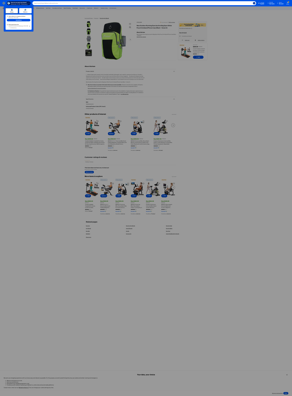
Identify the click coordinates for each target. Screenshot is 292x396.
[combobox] (144, 3)
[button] (271, 3)
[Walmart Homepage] (4, 3)
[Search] (254, 3)
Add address (19, 20)
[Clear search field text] (250, 3)
